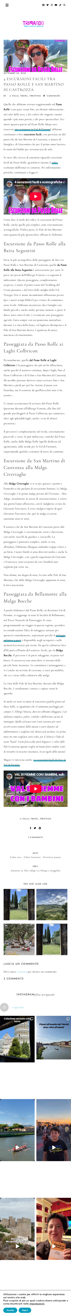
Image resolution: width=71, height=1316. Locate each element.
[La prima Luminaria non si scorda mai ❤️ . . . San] (53, 1147)
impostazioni (36, 1303)
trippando (49, 994)
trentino (35, 95)
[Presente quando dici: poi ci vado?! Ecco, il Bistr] (17, 1056)
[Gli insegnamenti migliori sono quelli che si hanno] (53, 1246)
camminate (53, 95)
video (55, 162)
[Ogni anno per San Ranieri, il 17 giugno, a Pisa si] (53, 1055)
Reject (25, 1310)
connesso (22, 971)
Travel (24, 95)
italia (15, 95)
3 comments (35, 837)
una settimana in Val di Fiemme (32, 129)
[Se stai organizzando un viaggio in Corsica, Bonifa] (17, 1246)
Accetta (10, 1310)
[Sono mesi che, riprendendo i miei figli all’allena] (17, 1147)
